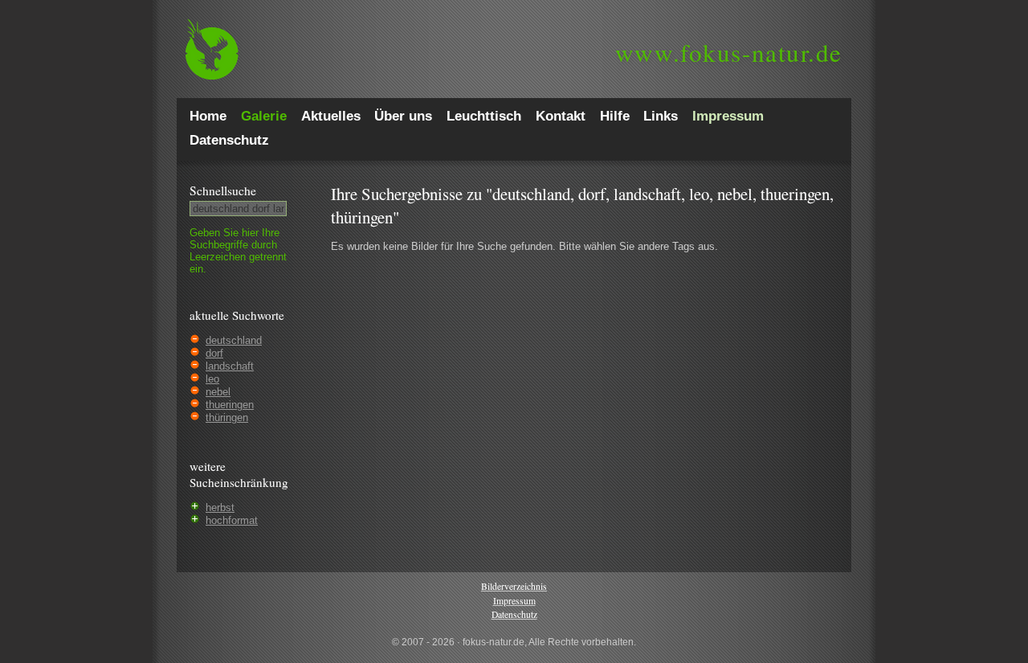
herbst (220, 507)
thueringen (230, 405)
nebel (218, 392)
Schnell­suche (223, 190)
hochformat (232, 520)
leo (212, 379)
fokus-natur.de (728, 52)
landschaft (230, 366)
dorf (214, 353)
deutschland (234, 340)
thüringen (227, 417)
